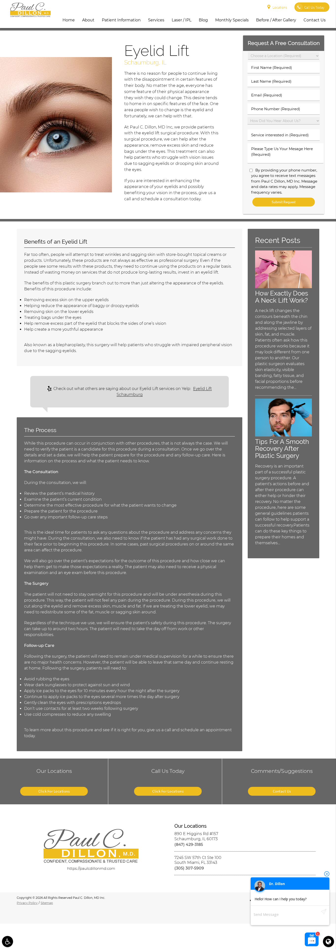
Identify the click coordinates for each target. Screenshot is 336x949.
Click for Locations (54, 791)
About (88, 20)
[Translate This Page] (328, 941)
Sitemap (47, 903)
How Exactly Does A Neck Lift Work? (281, 296)
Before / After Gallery (276, 20)
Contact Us (315, 20)
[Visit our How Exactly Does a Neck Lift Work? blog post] (283, 286)
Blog (203, 20)
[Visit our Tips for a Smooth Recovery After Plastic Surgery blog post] (283, 435)
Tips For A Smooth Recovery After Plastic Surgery (282, 449)
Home (68, 20)
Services (156, 20)
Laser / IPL (181, 20)
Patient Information (121, 20)
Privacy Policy (27, 903)
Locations (280, 7)
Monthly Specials (232, 20)
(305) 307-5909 (189, 868)
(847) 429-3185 (188, 844)
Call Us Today (314, 7)
